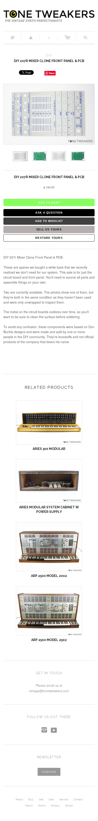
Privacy (55, 805)
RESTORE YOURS (49, 238)
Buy (31, 799)
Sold (51, 799)
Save (52, 73)
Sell (41, 799)
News (29, 805)
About (19, 799)
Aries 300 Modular (49, 449)
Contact (78, 799)
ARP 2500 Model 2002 (49, 576)
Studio (69, 805)
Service (63, 799)
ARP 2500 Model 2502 (49, 640)
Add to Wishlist (49, 221)
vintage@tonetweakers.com (49, 691)
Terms (42, 805)
